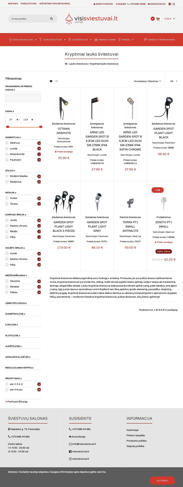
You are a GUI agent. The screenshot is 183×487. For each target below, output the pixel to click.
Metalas (14, 286)
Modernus (15, 181)
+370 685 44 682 (20, 436)
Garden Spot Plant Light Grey (97, 227)
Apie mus (13, 4)
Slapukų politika (135, 446)
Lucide (13, 148)
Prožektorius (164, 217)
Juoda (13, 220)
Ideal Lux (15, 142)
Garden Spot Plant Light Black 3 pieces (64, 227)
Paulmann (15, 159)
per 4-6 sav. (16, 389)
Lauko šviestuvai (78, 63)
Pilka (12, 237)
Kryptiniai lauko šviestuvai (104, 63)
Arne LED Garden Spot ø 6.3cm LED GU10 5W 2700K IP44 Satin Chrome (130, 141)
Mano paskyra (104, 4)
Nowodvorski (17, 154)
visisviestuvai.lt (80, 451)
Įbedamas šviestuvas (63, 123)
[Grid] (51, 81)
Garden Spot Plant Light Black (164, 133)
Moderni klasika (19, 176)
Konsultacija (157, 4)
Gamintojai (133, 430)
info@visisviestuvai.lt (84, 444)
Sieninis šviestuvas (130, 217)
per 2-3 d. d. (16, 384)
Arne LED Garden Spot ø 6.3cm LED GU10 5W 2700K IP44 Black (97, 141)
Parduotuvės (29, 4)
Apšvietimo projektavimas (54, 4)
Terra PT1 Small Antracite (130, 227)
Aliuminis (15, 281)
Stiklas (14, 292)
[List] (56, 81)
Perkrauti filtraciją (17, 401)
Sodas (13, 198)
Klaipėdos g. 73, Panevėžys (25, 429)
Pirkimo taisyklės (136, 435)
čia (103, 472)
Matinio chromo (18, 225)
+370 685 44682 (137, 4)
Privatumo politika (137, 440)
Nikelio (14, 231)
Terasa (14, 203)
